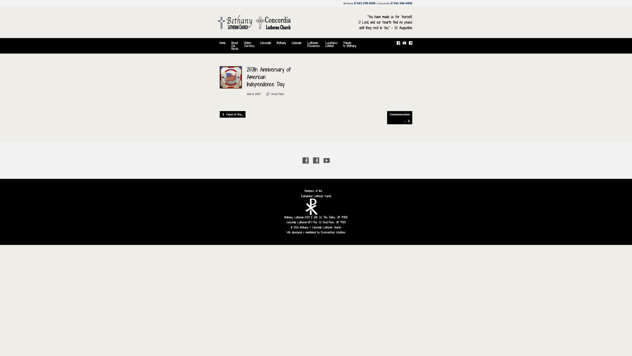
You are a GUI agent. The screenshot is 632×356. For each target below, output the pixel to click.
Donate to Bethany (349, 44)
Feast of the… (234, 114)
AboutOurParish (234, 45)
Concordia (265, 42)
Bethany (281, 42)
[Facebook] (398, 43)
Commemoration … (400, 117)
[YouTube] (404, 43)
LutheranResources (313, 44)
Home (223, 42)
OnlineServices (249, 44)
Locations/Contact (331, 44)
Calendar (297, 42)
